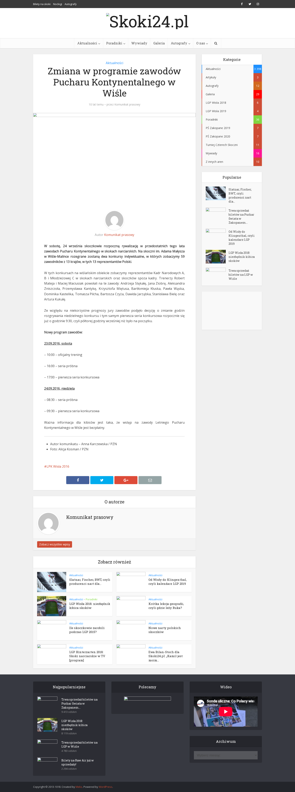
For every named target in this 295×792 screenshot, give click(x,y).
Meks (79, 787)
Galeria (159, 43)
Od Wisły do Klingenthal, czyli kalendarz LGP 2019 (168, 582)
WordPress (105, 787)
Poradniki (114, 43)
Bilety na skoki (42, 4)
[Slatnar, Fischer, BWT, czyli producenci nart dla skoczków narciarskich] (217, 193)
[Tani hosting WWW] (147, 703)
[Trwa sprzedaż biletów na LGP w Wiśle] (217, 275)
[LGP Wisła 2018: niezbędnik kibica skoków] (217, 256)
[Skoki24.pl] (147, 20)
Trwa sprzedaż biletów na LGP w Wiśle (241, 275)
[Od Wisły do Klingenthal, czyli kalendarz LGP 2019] (217, 236)
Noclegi (57, 4)
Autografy (71, 4)
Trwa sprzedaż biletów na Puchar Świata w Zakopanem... (241, 216)
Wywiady (139, 43)
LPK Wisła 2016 (58, 466)
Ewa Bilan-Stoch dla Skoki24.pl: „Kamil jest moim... (166, 656)
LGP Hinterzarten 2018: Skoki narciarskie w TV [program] (87, 656)
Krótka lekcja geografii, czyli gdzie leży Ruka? (166, 606)
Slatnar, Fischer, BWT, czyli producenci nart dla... (89, 582)
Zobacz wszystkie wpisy (54, 544)
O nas (200, 43)
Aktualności (87, 43)
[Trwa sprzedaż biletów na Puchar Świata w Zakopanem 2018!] (217, 214)
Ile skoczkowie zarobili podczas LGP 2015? (87, 630)
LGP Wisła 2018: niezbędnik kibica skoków (89, 606)
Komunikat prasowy (127, 104)
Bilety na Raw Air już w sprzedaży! (77, 762)
